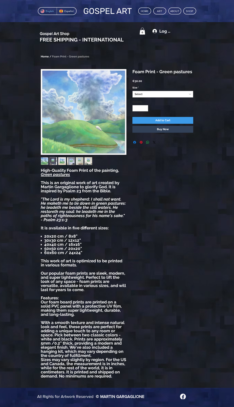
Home (45, 56)
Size (135, 87)
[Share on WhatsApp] (148, 142)
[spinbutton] (140, 108)
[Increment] (145, 108)
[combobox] (162, 94)
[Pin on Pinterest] (141, 142)
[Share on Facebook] (135, 142)
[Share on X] (154, 142)
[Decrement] (135, 108)
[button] (142, 31)
